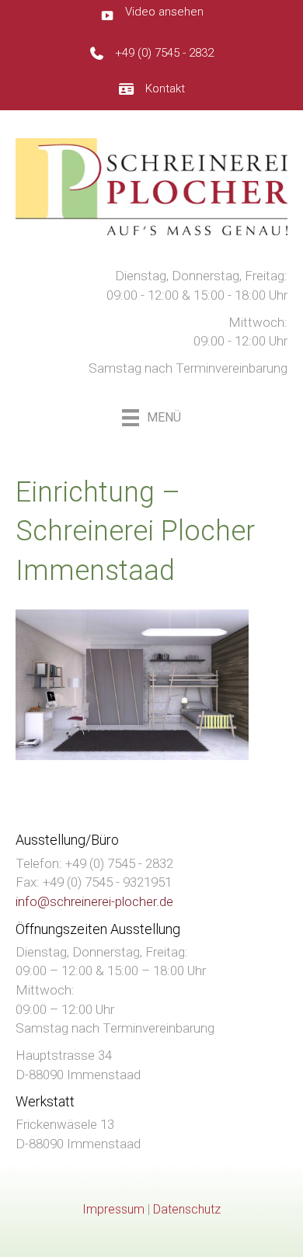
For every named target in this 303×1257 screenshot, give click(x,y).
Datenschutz (187, 1209)
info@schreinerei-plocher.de (94, 901)
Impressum (113, 1209)
